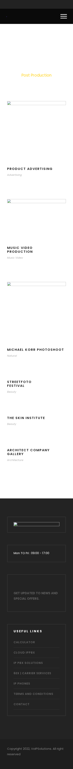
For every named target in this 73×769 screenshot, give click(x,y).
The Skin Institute (26, 418)
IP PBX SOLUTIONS (28, 663)
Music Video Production (20, 249)
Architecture (15, 460)
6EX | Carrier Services (32, 673)
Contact (22, 704)
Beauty (11, 392)
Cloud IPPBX (24, 653)
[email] (24, 4)
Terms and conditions (33, 694)
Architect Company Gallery (28, 452)
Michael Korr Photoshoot (35, 349)
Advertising (14, 175)
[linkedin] (40, 4)
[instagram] (48, 4)
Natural (12, 356)
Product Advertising (30, 168)
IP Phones (22, 684)
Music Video (15, 258)
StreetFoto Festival (19, 384)
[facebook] (32, 4)
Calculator (24, 642)
